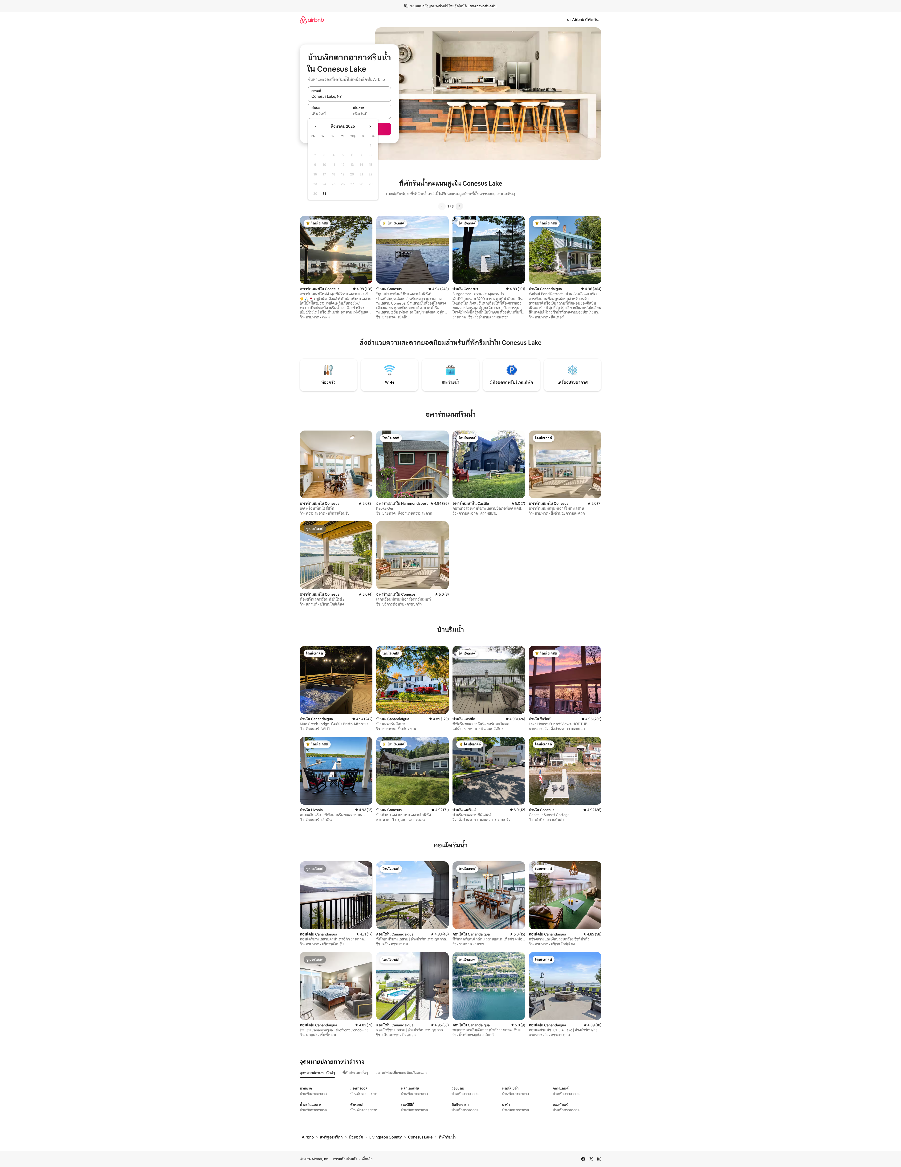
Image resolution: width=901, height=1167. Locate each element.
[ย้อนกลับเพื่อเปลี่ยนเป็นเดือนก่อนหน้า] (315, 126)
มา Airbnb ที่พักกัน (583, 19)
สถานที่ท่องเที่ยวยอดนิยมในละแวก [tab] (401, 1073)
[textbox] (328, 114)
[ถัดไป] (459, 206)
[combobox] (349, 96)
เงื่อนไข (367, 1159)
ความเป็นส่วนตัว (345, 1159)
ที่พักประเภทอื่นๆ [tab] (355, 1073)
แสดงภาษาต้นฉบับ (482, 6)
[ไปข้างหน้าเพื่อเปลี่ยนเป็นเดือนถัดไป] (370, 126)
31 (324, 193)
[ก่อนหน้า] (442, 206)
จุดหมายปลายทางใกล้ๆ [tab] (317, 1073)
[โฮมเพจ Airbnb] (312, 19)
